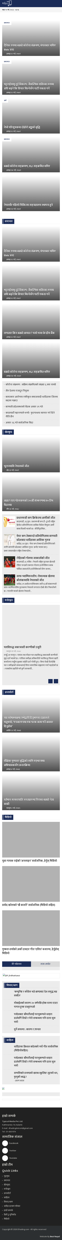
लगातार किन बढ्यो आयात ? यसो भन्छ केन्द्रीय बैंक (29, 333)
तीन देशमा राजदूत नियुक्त (17, 391)
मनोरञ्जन (7, 1189)
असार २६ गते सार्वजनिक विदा (19, 423)
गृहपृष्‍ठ (7, 1176)
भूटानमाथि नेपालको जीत (16, 466)
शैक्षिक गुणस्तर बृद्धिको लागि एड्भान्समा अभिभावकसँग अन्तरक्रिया (24, 763)
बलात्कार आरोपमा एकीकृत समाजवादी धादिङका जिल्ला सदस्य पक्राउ (32, 399)
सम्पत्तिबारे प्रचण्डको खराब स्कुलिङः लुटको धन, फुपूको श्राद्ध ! (36, 1075)
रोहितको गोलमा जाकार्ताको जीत (33, 558)
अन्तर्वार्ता (7, 1193)
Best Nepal (55, 1236)
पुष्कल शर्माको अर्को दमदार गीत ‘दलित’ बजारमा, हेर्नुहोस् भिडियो (30, 951)
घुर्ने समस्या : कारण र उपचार (27, 1029)
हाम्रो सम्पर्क (8, 1210)
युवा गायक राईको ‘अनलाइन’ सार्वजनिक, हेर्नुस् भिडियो (29, 861)
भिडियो (6, 1219)
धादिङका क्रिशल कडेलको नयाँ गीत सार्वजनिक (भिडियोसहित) (36, 1049)
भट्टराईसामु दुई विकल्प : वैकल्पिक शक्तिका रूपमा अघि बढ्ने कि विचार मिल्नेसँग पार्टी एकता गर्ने (29, 86)
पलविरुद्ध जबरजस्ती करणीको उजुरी (22, 647)
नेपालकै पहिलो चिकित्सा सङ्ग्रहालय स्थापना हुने (28, 205)
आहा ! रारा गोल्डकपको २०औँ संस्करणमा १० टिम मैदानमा (28, 502)
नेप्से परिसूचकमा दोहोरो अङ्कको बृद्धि (22, 127)
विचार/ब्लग (8, 1202)
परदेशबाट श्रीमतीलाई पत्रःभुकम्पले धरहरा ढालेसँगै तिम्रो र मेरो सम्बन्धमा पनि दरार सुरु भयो (35, 1018)
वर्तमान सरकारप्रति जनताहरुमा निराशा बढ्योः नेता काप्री (29, 801)
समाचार (7, 22)
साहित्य (7, 1197)
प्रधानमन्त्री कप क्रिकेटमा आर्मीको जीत (36, 518)
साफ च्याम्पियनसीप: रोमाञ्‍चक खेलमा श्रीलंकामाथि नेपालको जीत (36, 578)
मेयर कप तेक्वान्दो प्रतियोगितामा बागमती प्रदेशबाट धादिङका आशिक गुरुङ (37, 538)
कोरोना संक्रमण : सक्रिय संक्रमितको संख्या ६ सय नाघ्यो (31, 384)
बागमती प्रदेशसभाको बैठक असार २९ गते (24, 407)
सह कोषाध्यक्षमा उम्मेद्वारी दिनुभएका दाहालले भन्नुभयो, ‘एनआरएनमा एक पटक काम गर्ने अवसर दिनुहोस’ (28, 722)
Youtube (13, 1158)
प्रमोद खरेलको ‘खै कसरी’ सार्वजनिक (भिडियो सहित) (28, 905)
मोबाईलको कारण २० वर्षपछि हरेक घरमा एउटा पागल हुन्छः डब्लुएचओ (36, 1005)
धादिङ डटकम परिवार (12, 1206)
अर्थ (5, 100)
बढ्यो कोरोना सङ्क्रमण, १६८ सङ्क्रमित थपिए (27, 166)
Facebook (13, 1143)
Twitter (12, 1150)
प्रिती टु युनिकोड (10, 1214)
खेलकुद (7, 1185)
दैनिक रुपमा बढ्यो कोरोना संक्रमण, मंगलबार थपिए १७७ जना (30, 47)
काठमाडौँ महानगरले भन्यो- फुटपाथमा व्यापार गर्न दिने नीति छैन (30, 415)
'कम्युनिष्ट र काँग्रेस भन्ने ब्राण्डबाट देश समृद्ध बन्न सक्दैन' (35, 994)
